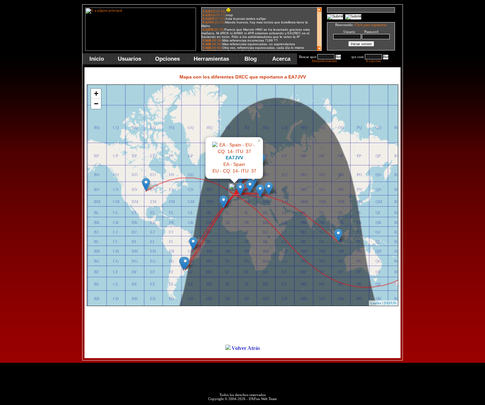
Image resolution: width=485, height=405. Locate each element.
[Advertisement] (435, 103)
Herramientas (211, 59)
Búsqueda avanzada (324, 61)
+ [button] (96, 93)
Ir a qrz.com (373, 61)
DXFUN (390, 303)
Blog (250, 59)
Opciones (167, 59)
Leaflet (376, 303)
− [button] (96, 104)
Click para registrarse (371, 25)
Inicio (96, 59)
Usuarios (129, 59)
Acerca (281, 59)
